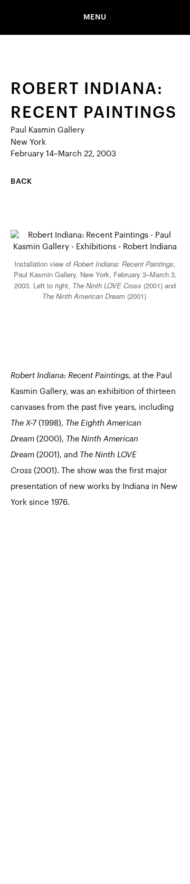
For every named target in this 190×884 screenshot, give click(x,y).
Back (21, 181)
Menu (95, 17)
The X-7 (23, 423)
